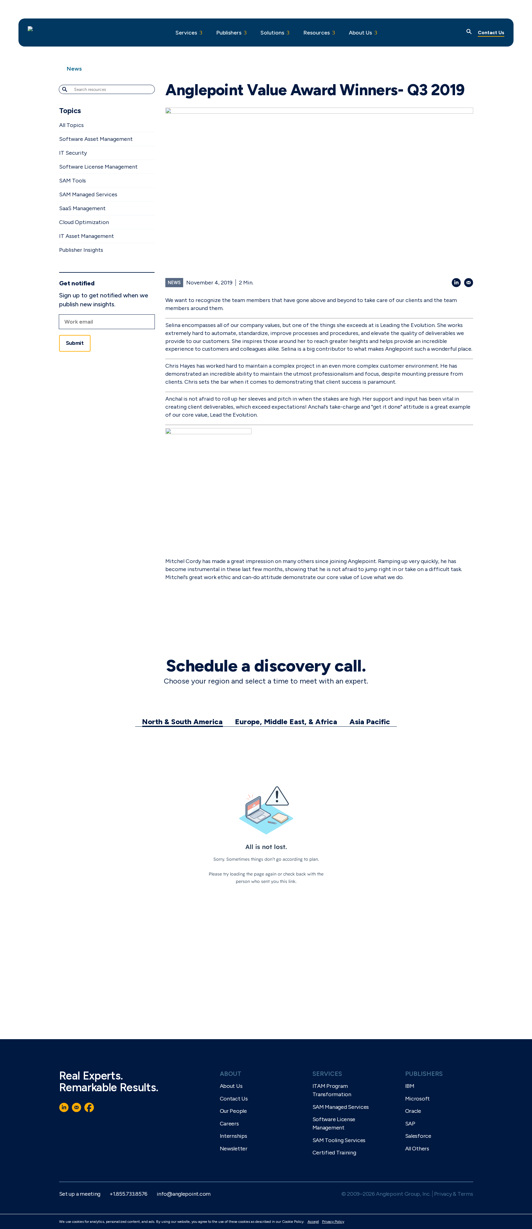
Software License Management (98, 166)
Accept (313, 1221)
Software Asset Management (96, 139)
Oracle (413, 1111)
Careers (229, 1123)
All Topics (71, 125)
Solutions (272, 32)
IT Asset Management (86, 236)
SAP (410, 1123)
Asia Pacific (369, 721)
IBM (409, 1086)
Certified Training (334, 1152)
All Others (417, 1148)
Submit (75, 343)
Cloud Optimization (84, 222)
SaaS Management (82, 208)
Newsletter (234, 1148)
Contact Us (491, 32)
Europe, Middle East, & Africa (286, 721)
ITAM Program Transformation (331, 1090)
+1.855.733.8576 (128, 1193)
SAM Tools (72, 180)
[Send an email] (468, 282)
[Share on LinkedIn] (456, 282)
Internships (233, 1136)
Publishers (228, 32)
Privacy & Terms (453, 1193)
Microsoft (417, 1098)
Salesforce (418, 1136)
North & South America (182, 721)
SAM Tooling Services (339, 1140)
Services (186, 32)
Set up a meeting (80, 1193)
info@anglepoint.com (184, 1193)
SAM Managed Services (88, 194)
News (74, 68)
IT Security (73, 152)
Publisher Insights (81, 250)
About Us (360, 32)
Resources (316, 32)
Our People (233, 1111)
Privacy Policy (333, 1221)
